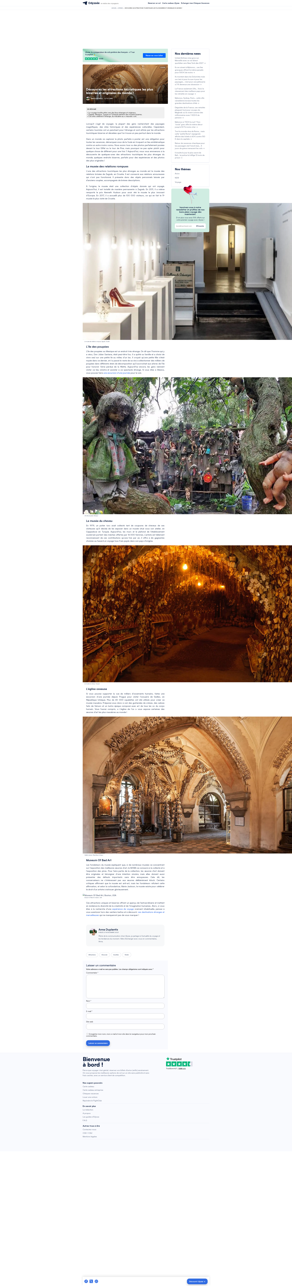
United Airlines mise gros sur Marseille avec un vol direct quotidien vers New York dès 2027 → (190, 60)
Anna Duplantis (108, 929)
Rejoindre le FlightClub (92, 1100)
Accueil (114, 8)
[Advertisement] (146, 29)
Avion (177, 173)
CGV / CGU (87, 1133)
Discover (104, 955)
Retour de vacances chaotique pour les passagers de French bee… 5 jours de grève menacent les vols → (190, 145)
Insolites (116, 955)
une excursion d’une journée (116, 373)
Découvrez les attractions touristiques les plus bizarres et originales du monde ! (119, 91)
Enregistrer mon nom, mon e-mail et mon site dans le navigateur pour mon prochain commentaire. (121, 1035)
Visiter (127, 955)
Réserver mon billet (154, 55)
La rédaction (88, 1110)
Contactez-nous (89, 1129)
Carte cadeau (88, 1086)
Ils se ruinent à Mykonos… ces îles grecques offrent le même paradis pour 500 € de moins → (189, 70)
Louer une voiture (90, 1097)
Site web (89, 1022)
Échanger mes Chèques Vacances (195, 3)
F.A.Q (85, 1120)
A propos (87, 1113)
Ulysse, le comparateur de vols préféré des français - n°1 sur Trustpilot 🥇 (110, 53)
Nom (88, 1001)
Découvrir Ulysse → (197, 1281)
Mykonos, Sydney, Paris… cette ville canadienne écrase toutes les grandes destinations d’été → (189, 100)
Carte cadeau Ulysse (170, 3)
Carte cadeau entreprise (93, 1090)
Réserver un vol (154, 3)
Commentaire (92, 973)
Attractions (92, 955)
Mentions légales (90, 1136)
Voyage (120, 8)
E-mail (89, 1011)
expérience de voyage (123, 909)
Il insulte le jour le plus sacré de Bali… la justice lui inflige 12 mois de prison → (190, 155)
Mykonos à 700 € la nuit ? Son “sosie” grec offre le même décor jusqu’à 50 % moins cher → (189, 124)
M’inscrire (200, 226)
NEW (177, 178)
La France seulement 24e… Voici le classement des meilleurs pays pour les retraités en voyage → (190, 91)
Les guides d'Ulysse (91, 1117)
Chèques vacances (91, 1093)
